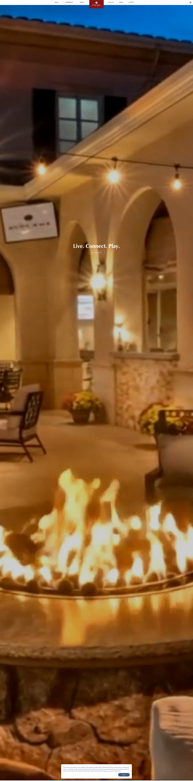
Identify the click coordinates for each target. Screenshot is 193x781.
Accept (124, 774)
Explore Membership (96, 252)
